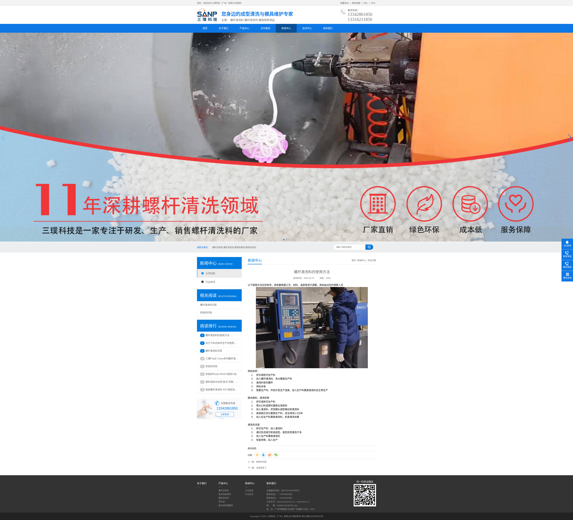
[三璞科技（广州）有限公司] (208, 21)
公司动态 (210, 273)
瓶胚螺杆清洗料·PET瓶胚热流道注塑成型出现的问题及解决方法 (221, 390)
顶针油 (221, 501)
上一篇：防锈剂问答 (257, 462)
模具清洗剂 (223, 498)
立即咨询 (225, 414)
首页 (205, 28)
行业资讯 (210, 282)
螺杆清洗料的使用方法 (217, 335)
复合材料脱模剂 (225, 505)
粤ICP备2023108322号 (312, 516)
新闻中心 (286, 28)
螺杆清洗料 (223, 490)
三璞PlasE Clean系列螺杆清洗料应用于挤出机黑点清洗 (221, 359)
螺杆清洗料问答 (208, 305)
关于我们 (223, 28)
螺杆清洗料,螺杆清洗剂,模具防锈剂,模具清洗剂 (234, 247)
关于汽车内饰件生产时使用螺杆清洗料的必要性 (221, 344)
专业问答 (372, 260)
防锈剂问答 (206, 312)
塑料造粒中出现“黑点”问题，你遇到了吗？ (221, 383)
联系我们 (328, 28)
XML (365, 3)
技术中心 (307, 28)
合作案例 (265, 28)
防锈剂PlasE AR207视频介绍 (221, 374)
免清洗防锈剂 (224, 494)
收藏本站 (344, 3)
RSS (373, 3)
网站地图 (356, 3)
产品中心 (244, 28)
